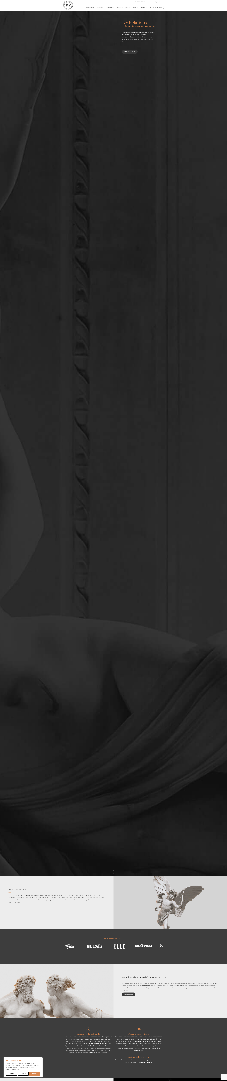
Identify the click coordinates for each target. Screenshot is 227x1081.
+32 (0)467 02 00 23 (139, 2)
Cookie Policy (15, 1069)
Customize (12, 1073)
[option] (76, 946)
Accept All (34, 1073)
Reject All (23, 1073)
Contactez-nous (157, 7)
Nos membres (128, 994)
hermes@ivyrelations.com (157, 2)
